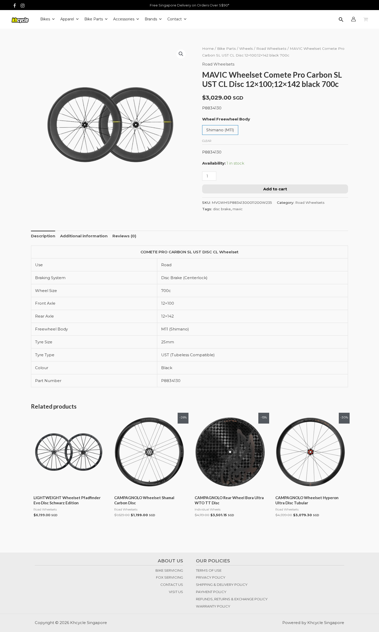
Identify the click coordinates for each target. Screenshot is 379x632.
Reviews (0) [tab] (124, 235)
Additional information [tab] (84, 235)
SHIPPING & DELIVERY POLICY (222, 584)
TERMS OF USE (208, 570)
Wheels (246, 48)
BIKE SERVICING (169, 570)
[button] (341, 20)
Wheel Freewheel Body (226, 119)
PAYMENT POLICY (211, 592)
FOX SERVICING (169, 577)
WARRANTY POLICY (213, 606)
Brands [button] (151, 19)
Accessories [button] (123, 19)
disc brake (222, 209)
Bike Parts (226, 48)
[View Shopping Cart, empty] (365, 19)
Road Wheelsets (271, 48)
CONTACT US (171, 584)
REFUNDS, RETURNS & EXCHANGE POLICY (232, 599)
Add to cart (275, 189)
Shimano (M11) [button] (220, 129)
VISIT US (176, 592)
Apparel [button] (67, 19)
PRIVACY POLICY (210, 577)
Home (208, 48)
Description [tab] (43, 235)
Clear (206, 141)
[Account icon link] (353, 19)
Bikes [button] (45, 19)
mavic (238, 209)
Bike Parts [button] (93, 19)
